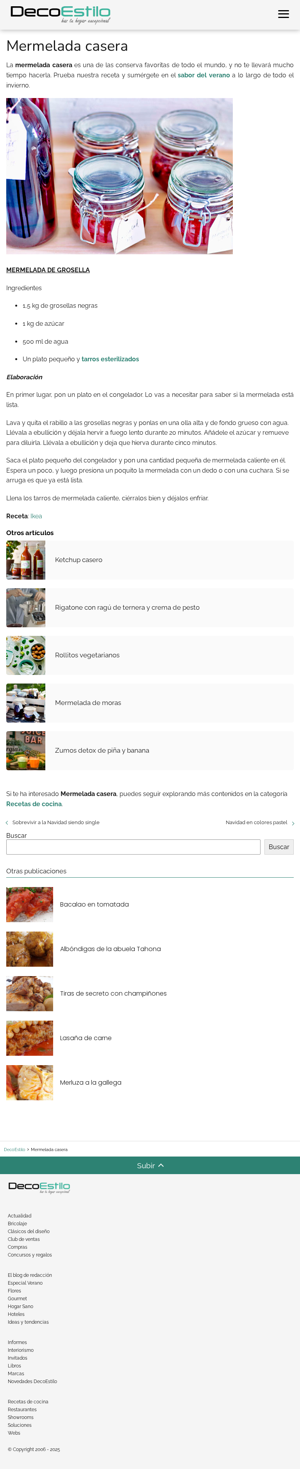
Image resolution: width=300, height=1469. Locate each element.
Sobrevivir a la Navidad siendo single (56, 822)
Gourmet (17, 1298)
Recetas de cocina (28, 1402)
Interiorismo (21, 1350)
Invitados (17, 1358)
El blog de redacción (30, 1275)
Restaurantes (22, 1409)
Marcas (16, 1373)
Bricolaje (17, 1223)
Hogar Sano (20, 1306)
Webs (14, 1433)
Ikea (36, 516)
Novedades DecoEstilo (32, 1381)
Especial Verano (25, 1283)
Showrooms (21, 1417)
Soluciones (20, 1425)
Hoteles (16, 1314)
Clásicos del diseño (29, 1231)
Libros (14, 1366)
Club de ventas (24, 1239)
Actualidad (19, 1216)
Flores (14, 1291)
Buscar (16, 835)
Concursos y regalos (30, 1255)
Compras (17, 1247)
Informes (17, 1342)
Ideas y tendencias (28, 1322)
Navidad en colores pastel (257, 822)
